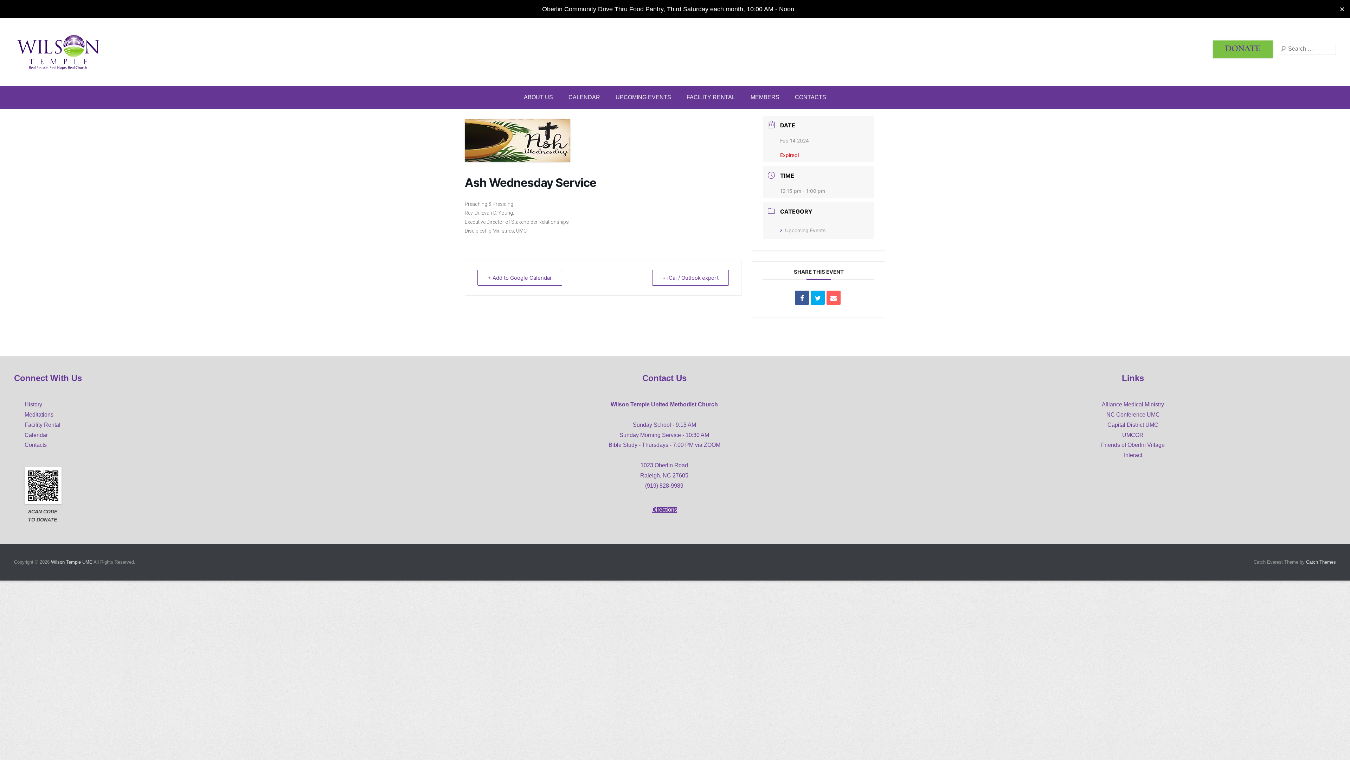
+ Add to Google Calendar (520, 277)
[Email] (834, 298)
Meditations (39, 415)
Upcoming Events (643, 97)
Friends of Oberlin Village (1133, 445)
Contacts (810, 97)
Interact (1133, 455)
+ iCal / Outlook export (690, 277)
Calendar (584, 97)
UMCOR (1133, 435)
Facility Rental (711, 97)
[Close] (1342, 9)
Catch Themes (1321, 562)
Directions (664, 510)
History (33, 404)
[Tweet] (818, 298)
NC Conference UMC (1133, 415)
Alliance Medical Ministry (1133, 404)
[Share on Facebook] (802, 298)
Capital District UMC (1132, 425)
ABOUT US (538, 97)
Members (765, 97)
